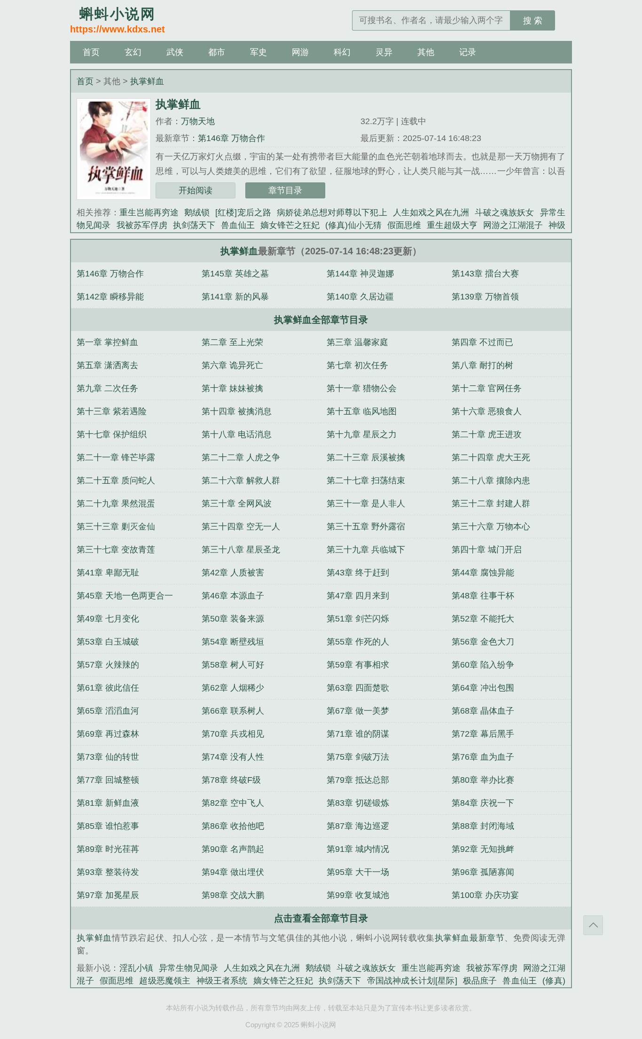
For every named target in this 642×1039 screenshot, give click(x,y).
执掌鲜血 (147, 81)
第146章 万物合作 (231, 138)
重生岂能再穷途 (149, 212)
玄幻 (133, 52)
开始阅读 (195, 190)
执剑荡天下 (194, 225)
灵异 (384, 52)
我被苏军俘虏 (142, 225)
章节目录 (285, 190)
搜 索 (532, 20)
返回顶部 (593, 925)
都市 (216, 52)
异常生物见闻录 (188, 968)
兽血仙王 (238, 225)
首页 (91, 52)
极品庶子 (480, 980)
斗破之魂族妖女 (504, 212)
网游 (300, 52)
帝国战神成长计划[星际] (412, 980)
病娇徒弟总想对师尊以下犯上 (332, 212)
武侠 (174, 52)
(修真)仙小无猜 (353, 225)
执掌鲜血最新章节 (470, 938)
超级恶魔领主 (164, 980)
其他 (425, 52)
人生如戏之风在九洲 (431, 212)
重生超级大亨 (452, 225)
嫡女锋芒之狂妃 (290, 225)
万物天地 (198, 121)
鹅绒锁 (197, 212)
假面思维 (404, 225)
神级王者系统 (222, 980)
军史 (258, 52)
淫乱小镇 (136, 968)
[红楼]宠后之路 (243, 212)
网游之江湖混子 (512, 225)
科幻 (342, 52)
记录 (467, 52)
